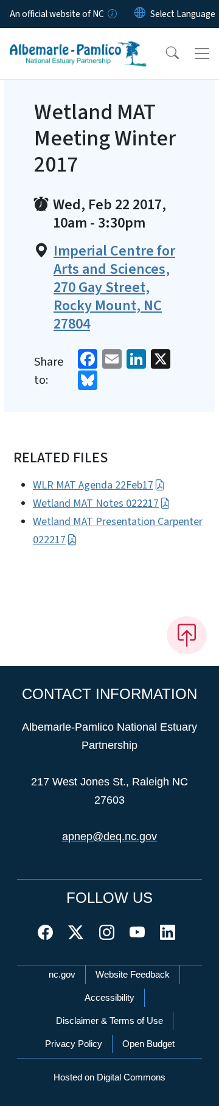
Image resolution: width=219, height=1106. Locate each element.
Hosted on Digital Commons (109, 1077)
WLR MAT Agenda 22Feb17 (93, 485)
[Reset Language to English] (139, 14)
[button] (164, 53)
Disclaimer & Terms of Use (109, 1020)
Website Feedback (133, 974)
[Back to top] (187, 635)
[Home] (78, 42)
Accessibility (109, 997)
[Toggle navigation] (202, 53)
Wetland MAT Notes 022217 (96, 503)
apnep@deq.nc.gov (109, 836)
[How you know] (111, 14)
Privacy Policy (73, 1043)
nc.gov (62, 974)
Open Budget (148, 1043)
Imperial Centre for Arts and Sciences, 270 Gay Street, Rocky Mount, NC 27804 (114, 287)
